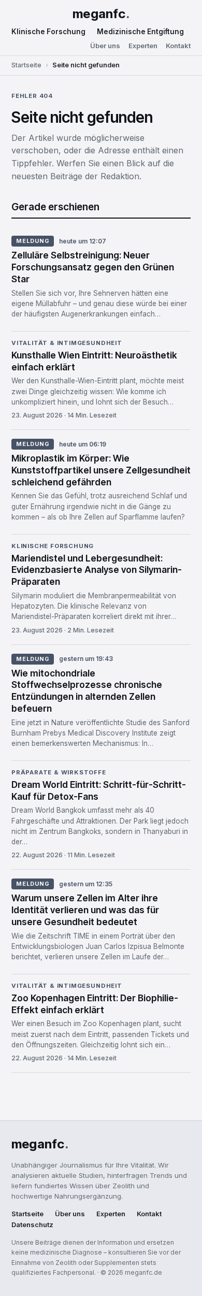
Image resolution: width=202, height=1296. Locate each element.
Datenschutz (32, 1224)
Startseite (26, 65)
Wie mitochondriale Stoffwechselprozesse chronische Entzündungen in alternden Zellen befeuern (86, 691)
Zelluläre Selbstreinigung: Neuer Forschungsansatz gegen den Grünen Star (92, 267)
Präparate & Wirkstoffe (58, 773)
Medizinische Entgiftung (140, 31)
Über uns (105, 45)
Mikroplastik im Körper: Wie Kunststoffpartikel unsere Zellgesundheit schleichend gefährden (101, 470)
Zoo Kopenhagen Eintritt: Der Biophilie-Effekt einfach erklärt (94, 1003)
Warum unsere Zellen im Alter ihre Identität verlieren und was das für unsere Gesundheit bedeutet (85, 909)
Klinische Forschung (48, 31)
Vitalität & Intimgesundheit (66, 343)
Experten (142, 45)
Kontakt (178, 45)
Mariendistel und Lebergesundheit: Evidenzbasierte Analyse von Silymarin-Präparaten (96, 570)
